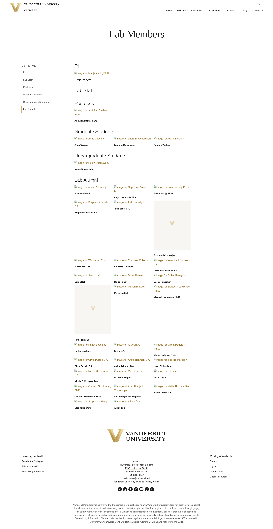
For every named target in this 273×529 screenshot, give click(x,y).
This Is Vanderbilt (30, 467)
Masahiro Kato (121, 293)
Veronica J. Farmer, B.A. (166, 271)
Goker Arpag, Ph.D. (163, 194)
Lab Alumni (29, 109)
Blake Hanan (120, 282)
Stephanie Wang (83, 408)
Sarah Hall (80, 282)
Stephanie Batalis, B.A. (86, 213)
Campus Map (216, 472)
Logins (213, 467)
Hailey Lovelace (83, 351)
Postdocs (28, 87)
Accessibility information (87, 518)
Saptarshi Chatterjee (164, 255)
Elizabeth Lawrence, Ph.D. (167, 297)
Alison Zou (119, 408)
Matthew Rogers (122, 378)
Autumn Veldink (162, 145)
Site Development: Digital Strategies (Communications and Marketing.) (138, 522)
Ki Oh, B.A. (119, 351)
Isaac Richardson (162, 366)
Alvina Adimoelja (83, 194)
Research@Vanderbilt (33, 472)
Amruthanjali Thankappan (127, 397)
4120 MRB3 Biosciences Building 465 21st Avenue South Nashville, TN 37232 (136, 468)
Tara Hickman (82, 340)
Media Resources (219, 477)
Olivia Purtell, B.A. (84, 366)
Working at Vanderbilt (221, 456)
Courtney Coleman (123, 267)
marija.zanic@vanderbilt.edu (136, 478)
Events (213, 461)
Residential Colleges (32, 461)
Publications (196, 11)
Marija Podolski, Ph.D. (165, 355)
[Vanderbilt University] (136, 435)
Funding (243, 11)
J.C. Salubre (160, 378)
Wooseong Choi (82, 267)
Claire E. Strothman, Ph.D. (88, 397)
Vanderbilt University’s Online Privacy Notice (137, 482)
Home (169, 11)
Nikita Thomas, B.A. (164, 393)
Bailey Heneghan (162, 282)
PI (24, 72)
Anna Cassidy (81, 145)
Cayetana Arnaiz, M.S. (125, 198)
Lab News (230, 11)
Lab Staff (28, 80)
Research (181, 11)
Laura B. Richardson (124, 145)
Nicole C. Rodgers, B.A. (86, 381)
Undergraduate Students (36, 102)
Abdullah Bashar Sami (86, 121)
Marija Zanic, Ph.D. (84, 80)
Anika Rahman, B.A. (124, 366)
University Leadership (33, 456)
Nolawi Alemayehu (84, 169)
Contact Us (258, 11)
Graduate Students (33, 95)
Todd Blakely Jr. (122, 209)
